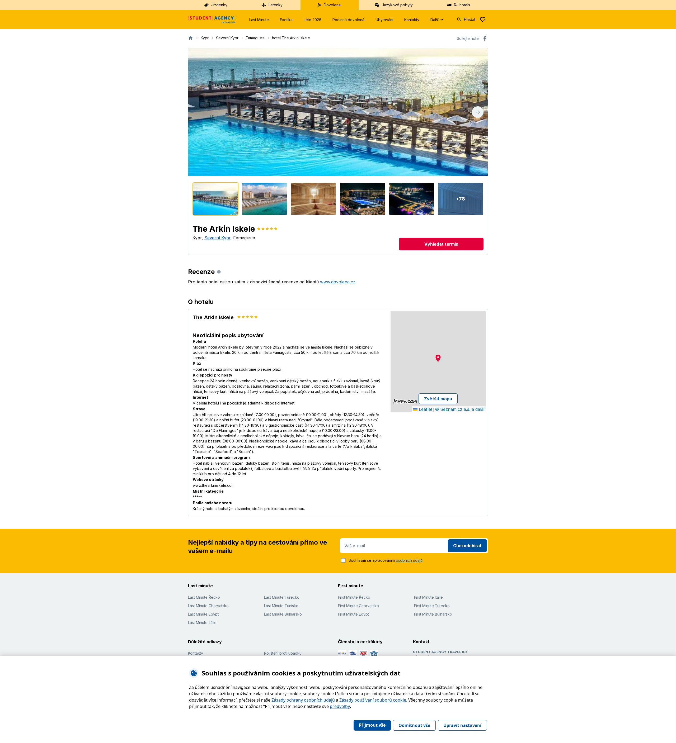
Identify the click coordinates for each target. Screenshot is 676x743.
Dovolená (332, 5)
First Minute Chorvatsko (358, 605)
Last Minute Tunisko (281, 605)
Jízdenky (219, 5)
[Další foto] (478, 112)
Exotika (286, 19)
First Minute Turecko (432, 605)
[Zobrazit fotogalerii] (338, 112)
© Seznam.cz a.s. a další (459, 409)
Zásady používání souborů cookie (372, 700)
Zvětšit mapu (438, 398)
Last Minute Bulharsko (283, 614)
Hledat (469, 19)
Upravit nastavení (462, 725)
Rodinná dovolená (348, 19)
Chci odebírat (467, 545)
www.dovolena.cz (337, 281)
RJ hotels (462, 5)
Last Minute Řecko (204, 597)
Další (434, 19)
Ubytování (384, 19)
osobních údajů (409, 560)
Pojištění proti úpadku (283, 653)
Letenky (276, 5)
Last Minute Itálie (202, 622)
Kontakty (411, 19)
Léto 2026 (312, 19)
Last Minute (259, 19)
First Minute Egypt (353, 614)
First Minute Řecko (354, 597)
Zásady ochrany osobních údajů (303, 700)
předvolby (340, 706)
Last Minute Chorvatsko (208, 605)
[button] (438, 358)
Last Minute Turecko (281, 597)
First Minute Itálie (428, 597)
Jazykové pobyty (397, 5)
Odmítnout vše (414, 725)
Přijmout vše (372, 725)
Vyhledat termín (441, 244)
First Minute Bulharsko (433, 614)
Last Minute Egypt (203, 614)
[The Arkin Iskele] (215, 199)
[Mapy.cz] (405, 401)
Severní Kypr (217, 237)
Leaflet (424, 409)
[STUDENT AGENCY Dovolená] (212, 19)
